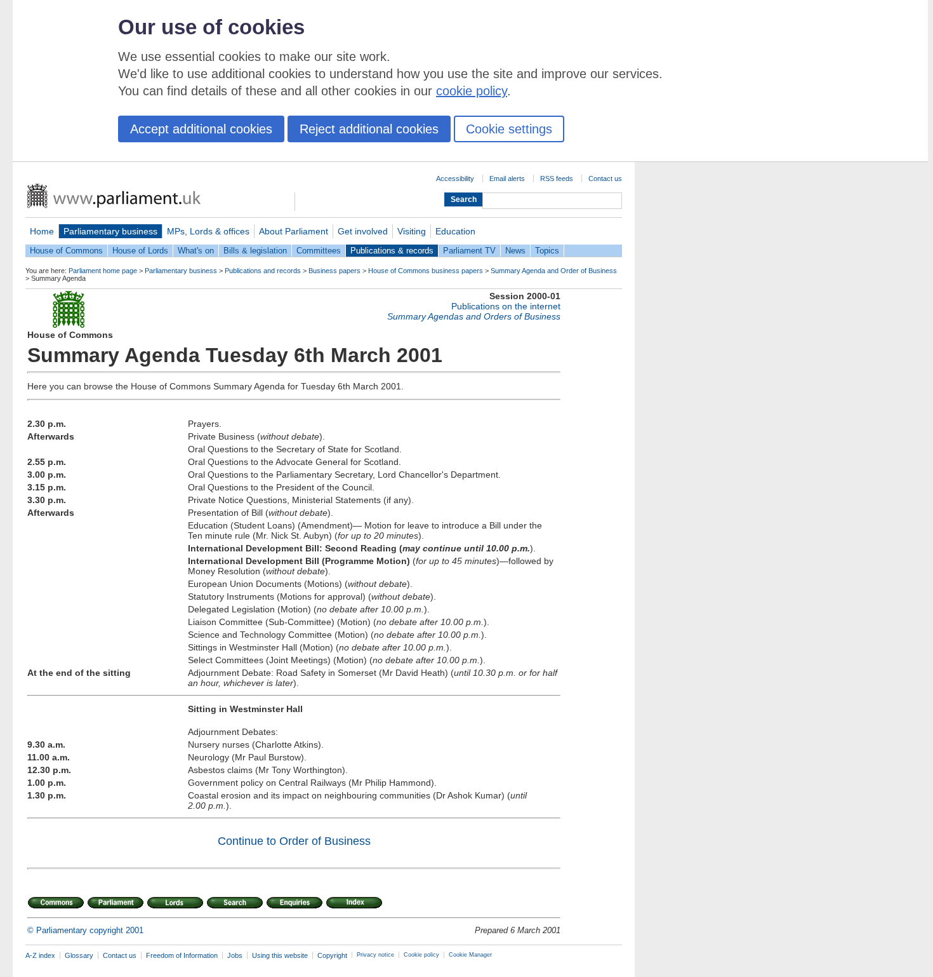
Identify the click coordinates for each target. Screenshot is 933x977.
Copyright (332, 955)
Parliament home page (103, 270)
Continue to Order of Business (294, 841)
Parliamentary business (110, 231)
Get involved (363, 231)
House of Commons (66, 250)
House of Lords (140, 250)
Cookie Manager (470, 955)
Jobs (234, 955)
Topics (547, 250)
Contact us (605, 178)
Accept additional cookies (201, 129)
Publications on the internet (505, 306)
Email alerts (507, 178)
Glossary (79, 955)
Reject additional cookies (369, 129)
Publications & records (391, 250)
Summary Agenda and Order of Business (554, 270)
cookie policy (471, 91)
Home (42, 231)
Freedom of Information (182, 955)
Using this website (280, 955)
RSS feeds (556, 178)
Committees (318, 250)
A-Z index (40, 955)
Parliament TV (469, 250)
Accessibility (455, 178)
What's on (196, 250)
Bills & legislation (255, 250)
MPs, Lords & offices (208, 231)
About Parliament (293, 231)
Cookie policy (421, 955)
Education (455, 231)
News (515, 250)
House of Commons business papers (425, 270)
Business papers (334, 270)
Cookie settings (509, 129)
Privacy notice (375, 955)
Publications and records (263, 270)
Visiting (411, 231)
